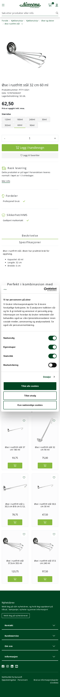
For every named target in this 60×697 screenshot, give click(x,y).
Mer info (6, 181)
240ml (32, 119)
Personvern (23, 680)
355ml (8, 125)
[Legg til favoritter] (24, 420)
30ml (44, 119)
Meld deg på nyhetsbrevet (16, 615)
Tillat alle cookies (30, 386)
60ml (19, 125)
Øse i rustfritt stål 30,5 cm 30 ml (45, 505)
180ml (20, 119)
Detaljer (47, 377)
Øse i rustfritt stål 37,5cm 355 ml (15, 562)
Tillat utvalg (30, 395)
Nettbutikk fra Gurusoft (12, 677)
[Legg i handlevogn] (15, 465)
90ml (32, 125)
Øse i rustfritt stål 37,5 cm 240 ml (45, 562)
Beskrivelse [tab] (30, 235)
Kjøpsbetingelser (9, 680)
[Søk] (57, 13)
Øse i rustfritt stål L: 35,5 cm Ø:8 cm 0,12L (15, 505)
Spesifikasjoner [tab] (30, 242)
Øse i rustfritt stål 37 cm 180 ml (15, 448)
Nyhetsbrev (8, 602)
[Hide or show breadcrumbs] (22, 24)
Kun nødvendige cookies (30, 405)
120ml (8, 119)
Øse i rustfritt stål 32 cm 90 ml (45, 448)
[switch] (52, 347)
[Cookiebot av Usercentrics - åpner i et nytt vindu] (44, 289)
